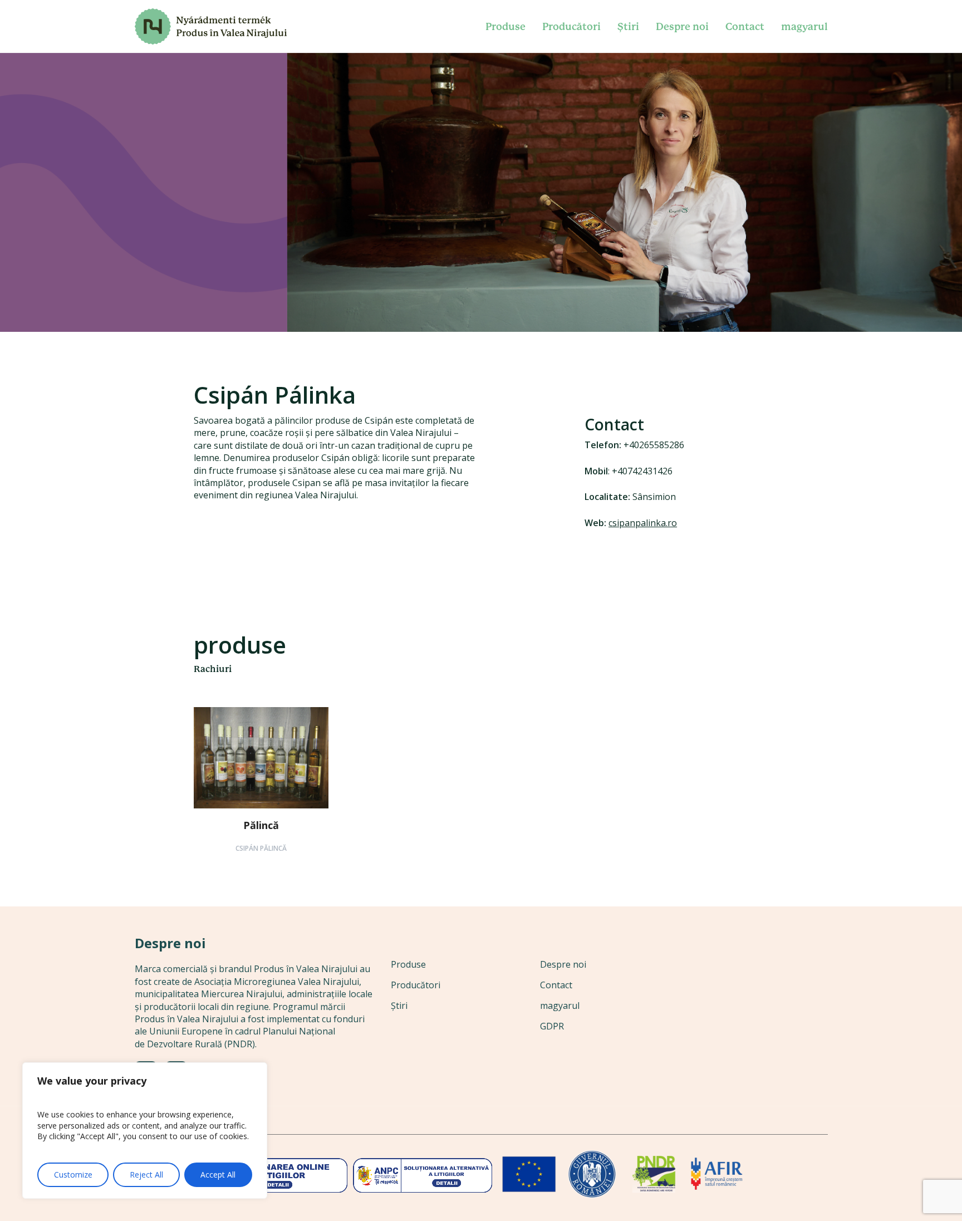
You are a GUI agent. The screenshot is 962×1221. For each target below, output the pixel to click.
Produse (408, 964)
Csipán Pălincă (261, 848)
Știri (399, 1005)
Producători (415, 985)
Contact (556, 985)
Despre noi (563, 964)
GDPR (552, 1026)
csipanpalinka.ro (642, 523)
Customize (73, 1174)
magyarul (560, 1005)
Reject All (146, 1174)
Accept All (217, 1174)
